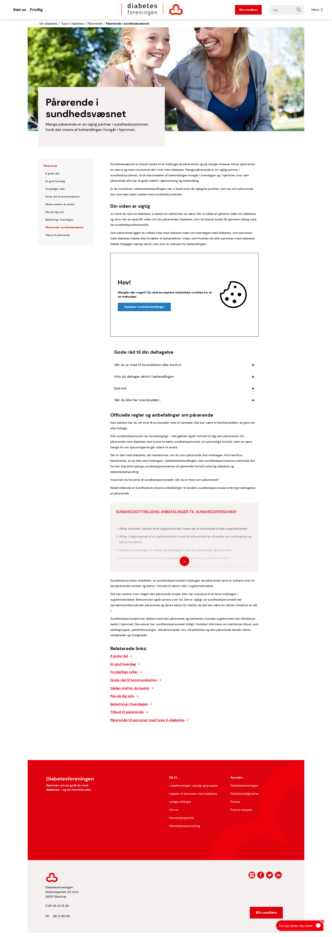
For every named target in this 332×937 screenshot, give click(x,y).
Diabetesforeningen (244, 786)
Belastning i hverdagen (129, 704)
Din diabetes (48, 24)
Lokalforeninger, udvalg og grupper (193, 786)
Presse (235, 802)
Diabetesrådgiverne (244, 794)
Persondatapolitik (181, 818)
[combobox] (281, 10)
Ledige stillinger (180, 802)
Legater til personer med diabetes (193, 794)
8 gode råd (119, 656)
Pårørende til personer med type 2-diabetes (147, 720)
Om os (173, 810)
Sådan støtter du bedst (129, 688)
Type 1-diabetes (72, 24)
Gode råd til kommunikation (133, 680)
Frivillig (36, 9)
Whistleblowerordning (184, 826)
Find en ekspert (241, 810)
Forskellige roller (124, 672)
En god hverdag (123, 664)
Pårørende (94, 24)
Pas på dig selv (122, 696)
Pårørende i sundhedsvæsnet (127, 24)
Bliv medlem (248, 10)
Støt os (19, 9)
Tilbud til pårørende (127, 712)
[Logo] (152, 9)
